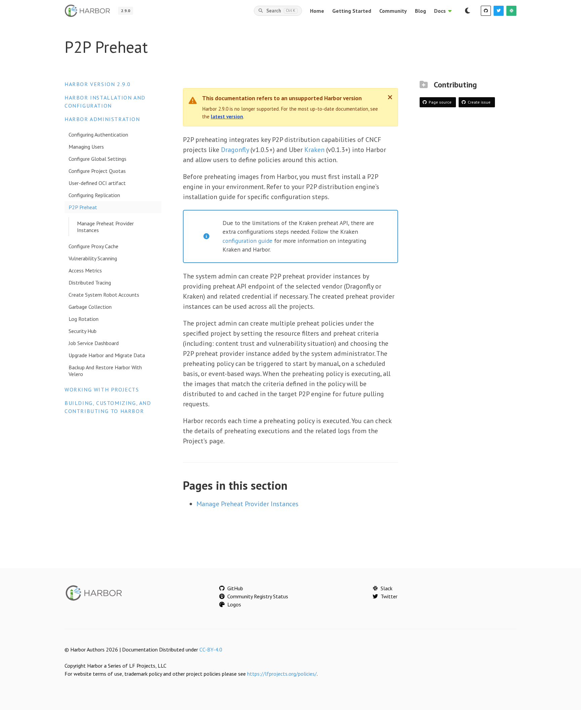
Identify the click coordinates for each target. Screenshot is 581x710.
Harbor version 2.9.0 (98, 84)
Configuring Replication (94, 195)
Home (317, 10)
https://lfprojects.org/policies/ (282, 673)
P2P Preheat (83, 207)
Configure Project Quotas (97, 170)
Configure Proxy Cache (93, 246)
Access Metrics (85, 270)
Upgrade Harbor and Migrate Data (107, 355)
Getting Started (351, 10)
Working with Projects (102, 389)
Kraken (314, 149)
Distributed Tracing (90, 282)
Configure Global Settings (97, 158)
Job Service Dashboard (94, 343)
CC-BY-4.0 (210, 649)
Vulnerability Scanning (93, 258)
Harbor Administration (102, 119)
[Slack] (511, 11)
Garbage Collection (90, 306)
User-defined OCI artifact (97, 183)
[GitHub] (486, 11)
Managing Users (86, 146)
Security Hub (82, 331)
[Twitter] (499, 11)
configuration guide (247, 241)
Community (393, 10)
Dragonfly (235, 149)
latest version (227, 116)
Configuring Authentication (98, 134)
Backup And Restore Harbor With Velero (105, 370)
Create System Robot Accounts (104, 294)
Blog (420, 10)
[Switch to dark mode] (467, 10)
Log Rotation (84, 318)
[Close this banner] (390, 97)
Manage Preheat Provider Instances (105, 226)
